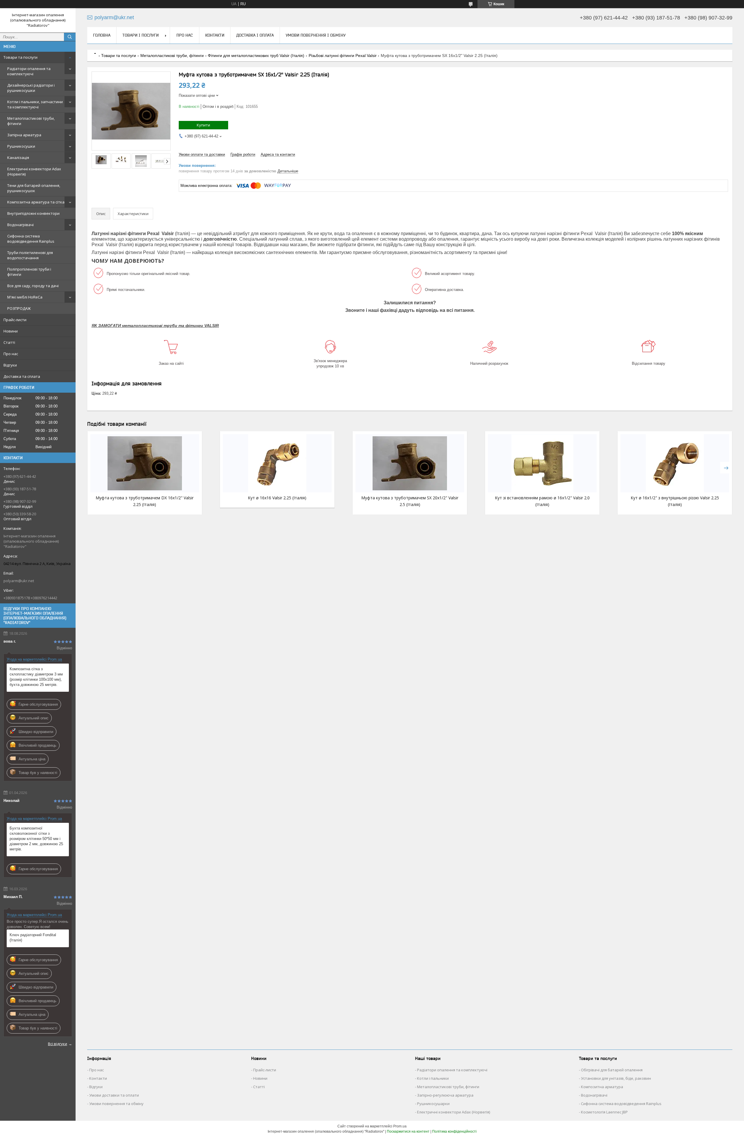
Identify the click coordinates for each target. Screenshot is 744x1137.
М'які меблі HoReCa (24, 297)
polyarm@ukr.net (18, 580)
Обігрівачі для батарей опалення (612, 1069)
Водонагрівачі (20, 224)
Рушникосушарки (433, 1103)
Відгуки (10, 365)
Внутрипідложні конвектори (33, 213)
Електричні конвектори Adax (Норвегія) (34, 171)
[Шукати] (70, 37)
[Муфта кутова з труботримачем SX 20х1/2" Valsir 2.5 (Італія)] (409, 463)
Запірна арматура (24, 134)
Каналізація (18, 157)
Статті (9, 342)
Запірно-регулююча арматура (445, 1095)
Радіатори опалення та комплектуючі (29, 71)
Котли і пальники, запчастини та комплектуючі (35, 104)
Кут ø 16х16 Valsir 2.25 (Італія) (277, 497)
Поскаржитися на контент (408, 1131)
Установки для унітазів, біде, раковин (616, 1078)
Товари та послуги (20, 57)
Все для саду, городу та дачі (33, 285)
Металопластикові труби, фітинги (31, 121)
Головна (101, 35)
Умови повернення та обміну (116, 1103)
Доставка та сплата (21, 376)
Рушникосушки (21, 146)
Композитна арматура (602, 1086)
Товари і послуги (140, 35)
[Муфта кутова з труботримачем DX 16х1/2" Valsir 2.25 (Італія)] (144, 463)
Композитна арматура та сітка (36, 202)
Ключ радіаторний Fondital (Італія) (33, 937)
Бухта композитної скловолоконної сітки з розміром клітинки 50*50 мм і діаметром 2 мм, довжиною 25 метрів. (36, 838)
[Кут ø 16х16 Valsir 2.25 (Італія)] (277, 463)
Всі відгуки (57, 1043)
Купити (203, 125)
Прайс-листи (14, 319)
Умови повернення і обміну (316, 35)
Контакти (214, 35)
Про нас (10, 353)
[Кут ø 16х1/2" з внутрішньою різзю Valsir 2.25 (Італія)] (674, 463)
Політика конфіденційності (454, 1131)
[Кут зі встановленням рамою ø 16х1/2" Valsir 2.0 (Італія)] (542, 463)
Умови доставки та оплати (114, 1095)
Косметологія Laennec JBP (604, 1112)
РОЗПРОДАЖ (19, 308)
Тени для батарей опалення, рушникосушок (33, 188)
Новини (10, 331)
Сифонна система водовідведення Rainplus (30, 238)
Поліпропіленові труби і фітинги (29, 272)
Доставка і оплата (255, 35)
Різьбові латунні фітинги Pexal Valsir (343, 55)
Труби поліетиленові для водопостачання (30, 255)
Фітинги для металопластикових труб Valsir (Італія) (256, 55)
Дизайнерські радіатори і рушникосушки (31, 88)
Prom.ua (400, 1126)
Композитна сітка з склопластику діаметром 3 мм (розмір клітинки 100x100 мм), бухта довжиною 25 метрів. (36, 677)
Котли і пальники (433, 1078)
